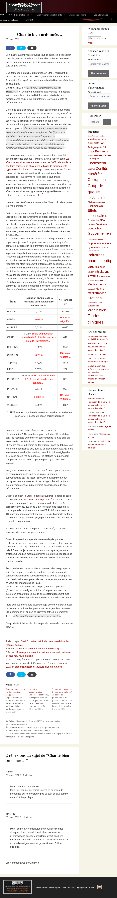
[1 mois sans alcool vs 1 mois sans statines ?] (63, 699)
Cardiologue (93, 158)
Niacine (91, 289)
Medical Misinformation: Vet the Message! (38, 648)
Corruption (30, 727)
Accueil (3, 15)
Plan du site (68, 887)
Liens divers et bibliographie (47, 887)
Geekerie (101, 224)
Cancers (107, 155)
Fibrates (91, 224)
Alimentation (96, 143)
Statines (55, 727)
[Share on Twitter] (21, 48)
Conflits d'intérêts (17, 727)
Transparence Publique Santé (36, 499)
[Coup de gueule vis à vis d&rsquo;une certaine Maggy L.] (17, 700)
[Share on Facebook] (10, 48)
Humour (106, 243)
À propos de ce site (85, 887)
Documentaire (96, 206)
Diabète (92, 202)
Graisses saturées (96, 240)
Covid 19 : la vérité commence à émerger (99, 444)
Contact (29, 20)
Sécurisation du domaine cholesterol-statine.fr (29, 730)
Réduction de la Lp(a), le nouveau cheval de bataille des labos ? (99, 346)
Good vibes (95, 228)
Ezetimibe (93, 220)
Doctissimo (100, 203)
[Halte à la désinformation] (40, 699)
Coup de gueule (43, 727)
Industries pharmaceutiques (99, 261)
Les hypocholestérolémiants (49, 15)
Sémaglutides (92, 302)
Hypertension (94, 247)
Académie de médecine (97, 136)
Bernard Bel (93, 398)
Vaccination (97, 310)
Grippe (92, 243)
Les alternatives (101, 15)
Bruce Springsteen (95, 155)
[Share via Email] (32, 48)
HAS (98, 243)
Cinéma (91, 169)
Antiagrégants (95, 147)
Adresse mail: (94, 59)
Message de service (97, 354)
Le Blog (11, 15)
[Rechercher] (107, 122)
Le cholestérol (22, 15)
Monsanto (99, 281)
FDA (102, 220)
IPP (100, 277)
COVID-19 (96, 198)
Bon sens (101, 151)
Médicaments (97, 284)
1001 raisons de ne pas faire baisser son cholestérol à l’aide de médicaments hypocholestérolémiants (38, 166)
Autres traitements (77, 15)
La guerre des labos (9, 20)
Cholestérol (97, 163)
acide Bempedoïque (97, 139)
